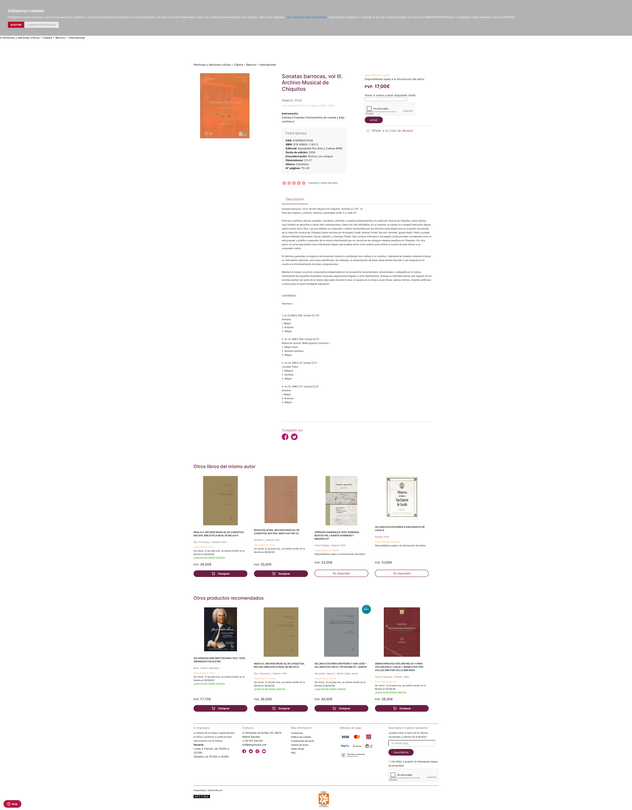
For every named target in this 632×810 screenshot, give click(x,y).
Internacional (77, 37)
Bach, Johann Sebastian (206, 668)
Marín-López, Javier (347, 673)
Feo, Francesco (202, 542)
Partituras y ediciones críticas (21, 37)
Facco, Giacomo (384, 676)
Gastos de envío (299, 744)
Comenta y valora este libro (323, 182)
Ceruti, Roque (322, 545)
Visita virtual (297, 748)
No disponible (341, 573)
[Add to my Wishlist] (368, 131)
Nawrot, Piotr (219, 542)
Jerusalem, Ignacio (325, 673)
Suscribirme (401, 752)
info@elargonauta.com (254, 744)
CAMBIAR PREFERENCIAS (41, 24)
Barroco (60, 37)
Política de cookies (301, 736)
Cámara (286, 117)
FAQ (293, 752)
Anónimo (259, 539)
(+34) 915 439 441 (252, 740)
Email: (412, 95)
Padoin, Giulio (402, 676)
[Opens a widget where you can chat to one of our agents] (12, 804)
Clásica (47, 37)
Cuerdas (299, 117)
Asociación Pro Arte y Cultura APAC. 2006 (308, 105)
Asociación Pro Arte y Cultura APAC (320, 148)
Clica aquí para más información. (306, 17)
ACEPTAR (16, 24)
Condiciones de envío (302, 740)
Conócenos (297, 733)
